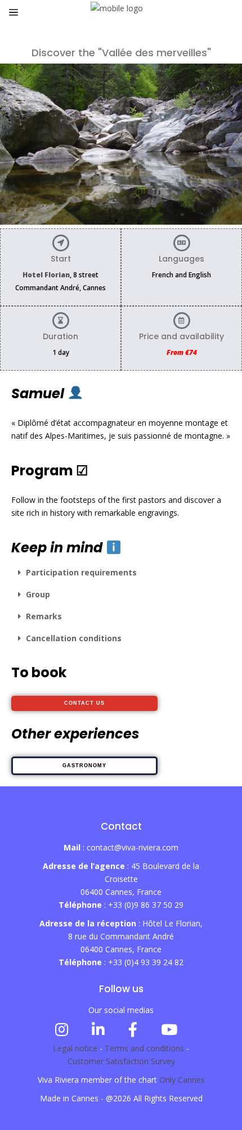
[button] (106, 220)
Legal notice (75, 1048)
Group (38, 594)
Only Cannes (182, 1079)
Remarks (44, 616)
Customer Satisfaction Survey (121, 1061)
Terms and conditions (144, 1048)
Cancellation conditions (74, 638)
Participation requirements (81, 572)
